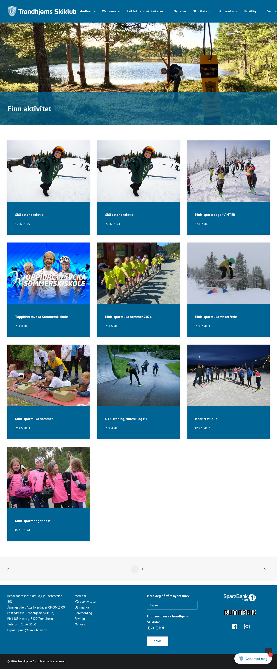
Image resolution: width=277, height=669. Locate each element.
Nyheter (180, 11)
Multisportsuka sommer (34, 419)
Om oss (80, 624)
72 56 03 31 (28, 624)
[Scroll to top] (268, 651)
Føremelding (83, 613)
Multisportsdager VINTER (215, 214)
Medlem (85, 11)
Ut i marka (226, 11)
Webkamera (111, 11)
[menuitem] (88, 11)
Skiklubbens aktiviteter (145, 11)
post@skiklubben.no (32, 630)
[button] (48, 171)
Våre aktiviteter (86, 601)
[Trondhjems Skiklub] (42, 11)
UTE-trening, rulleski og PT (126, 419)
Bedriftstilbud (206, 419)
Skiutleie (200, 11)
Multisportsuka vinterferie (216, 316)
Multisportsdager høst (33, 521)
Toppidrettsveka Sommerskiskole (41, 316)
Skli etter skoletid (29, 214)
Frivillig (250, 11)
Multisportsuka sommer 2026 (128, 316)
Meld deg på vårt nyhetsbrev (168, 596)
